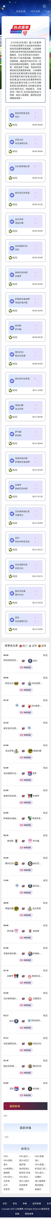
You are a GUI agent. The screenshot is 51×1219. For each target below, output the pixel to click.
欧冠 (15, 125)
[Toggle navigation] (44, 6)
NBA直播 (35, 11)
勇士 (6, 1164)
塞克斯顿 (39, 1185)
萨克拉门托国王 (42, 1169)
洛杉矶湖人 (24, 1169)
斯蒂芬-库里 (24, 1173)
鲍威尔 (38, 1189)
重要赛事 (29, 1214)
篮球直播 (37, 1203)
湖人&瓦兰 (24, 1160)
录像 (25, 1203)
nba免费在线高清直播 (13, 1169)
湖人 (37, 1160)
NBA (6, 1156)
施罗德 (22, 1164)
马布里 (7, 1181)
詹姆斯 (7, 1173)
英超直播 (20, 11)
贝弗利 (38, 1177)
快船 (21, 1189)
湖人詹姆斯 (40, 1181)
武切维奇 (23, 1185)
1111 (5, 1116)
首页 (5, 1203)
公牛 (6, 1185)
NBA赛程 (8, 1160)
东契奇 (7, 1189)
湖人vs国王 (24, 1181)
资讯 (15, 1203)
